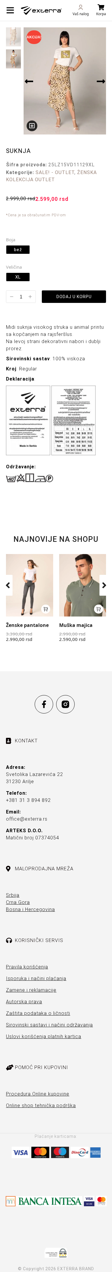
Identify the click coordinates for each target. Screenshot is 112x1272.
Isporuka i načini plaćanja (36, 978)
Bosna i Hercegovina (30, 909)
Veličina (14, 267)
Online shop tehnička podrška (41, 1105)
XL (18, 277)
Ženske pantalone (27, 625)
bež (18, 249)
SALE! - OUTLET (55, 172)
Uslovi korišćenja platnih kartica (43, 1036)
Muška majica (76, 625)
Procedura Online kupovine (37, 1094)
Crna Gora (18, 902)
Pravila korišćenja (27, 967)
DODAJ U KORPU (74, 296)
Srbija (12, 895)
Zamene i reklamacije (31, 990)
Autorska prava (24, 1002)
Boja (10, 239)
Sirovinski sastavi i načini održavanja (49, 1025)
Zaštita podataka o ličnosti (38, 1013)
